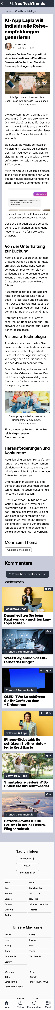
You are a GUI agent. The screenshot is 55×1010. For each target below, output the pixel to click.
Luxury (32, 940)
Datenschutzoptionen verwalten (16, 986)
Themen (33, 909)
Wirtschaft (34, 893)
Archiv (8, 915)
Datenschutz (11, 981)
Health (8, 934)
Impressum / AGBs (39, 981)
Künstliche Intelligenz (27, 11)
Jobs (7, 977)
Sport (7, 888)
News (7, 882)
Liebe (7, 940)
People (8, 893)
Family (8, 945)
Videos (8, 899)
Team (32, 972)
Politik (32, 882)
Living (32, 934)
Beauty (8, 962)
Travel (32, 951)
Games (8, 904)
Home (8, 11)
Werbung (9, 972)
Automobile (10, 956)
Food (31, 945)
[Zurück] (2, 3)
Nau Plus (33, 899)
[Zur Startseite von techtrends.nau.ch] (27, 3)
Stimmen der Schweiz (40, 904)
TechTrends (35, 956)
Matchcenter (35, 888)
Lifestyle (9, 909)
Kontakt (33, 977)
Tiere (7, 951)
